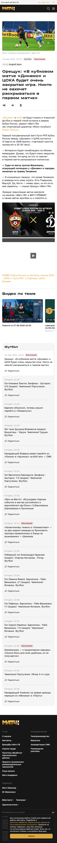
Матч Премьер (9, 788)
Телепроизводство (40, 736)
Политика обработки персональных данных (12, 755)
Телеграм (20, 800)
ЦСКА (19, 117)
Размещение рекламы (37, 749)
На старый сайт (43, 2)
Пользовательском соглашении (23, 825)
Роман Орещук (10, 129)
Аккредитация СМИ (40, 744)
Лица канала (8, 771)
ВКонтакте (7, 800)
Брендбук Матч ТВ (11, 744)
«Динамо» (8, 117)
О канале (6, 736)
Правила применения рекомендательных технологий (13, 764)
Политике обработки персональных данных (29, 822)
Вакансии (35, 740)
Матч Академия (9, 775)
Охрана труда (9, 748)
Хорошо (31, 836)
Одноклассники (10, 804)
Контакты (6, 740)
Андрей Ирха (15, 64)
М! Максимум (8, 792)
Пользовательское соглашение (13, 812)
